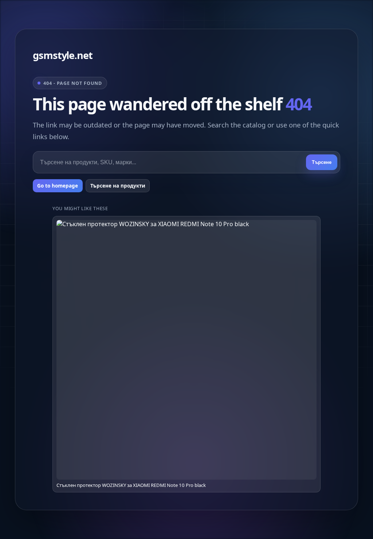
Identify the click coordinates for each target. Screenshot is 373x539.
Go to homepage (57, 185)
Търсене (321, 162)
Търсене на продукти (117, 185)
